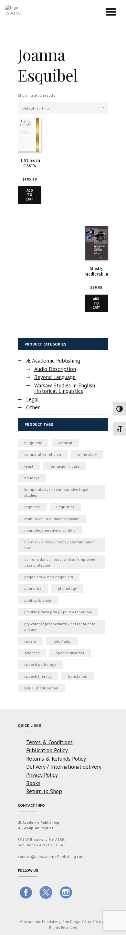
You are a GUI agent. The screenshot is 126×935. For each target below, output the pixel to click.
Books (33, 783)
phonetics (33, 588)
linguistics (65, 506)
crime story (87, 454)
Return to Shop (44, 791)
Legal (32, 399)
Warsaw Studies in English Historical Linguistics (64, 388)
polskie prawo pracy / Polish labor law (58, 611)
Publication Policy (47, 750)
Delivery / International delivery (63, 766)
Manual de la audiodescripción (51, 518)
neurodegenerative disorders (50, 530)
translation (77, 676)
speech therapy (38, 676)
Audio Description (55, 369)
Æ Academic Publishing (53, 360)
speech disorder (70, 652)
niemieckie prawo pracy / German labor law (59, 545)
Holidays (31, 477)
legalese (32, 506)
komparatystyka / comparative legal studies (56, 492)
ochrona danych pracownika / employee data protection (59, 562)
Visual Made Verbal (41, 688)
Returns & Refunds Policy (56, 758)
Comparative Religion (42, 454)
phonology (67, 588)
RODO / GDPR (62, 641)
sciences (32, 652)
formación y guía (64, 466)
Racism (30, 641)
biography (33, 442)
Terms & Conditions (49, 742)
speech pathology (40, 664)
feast (28, 466)
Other (33, 407)
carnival (65, 442)
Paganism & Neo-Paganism (48, 576)
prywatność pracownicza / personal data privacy (59, 626)
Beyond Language (55, 377)
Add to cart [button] (30, 194)
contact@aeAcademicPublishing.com (51, 856)
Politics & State (37, 600)
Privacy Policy (42, 774)
